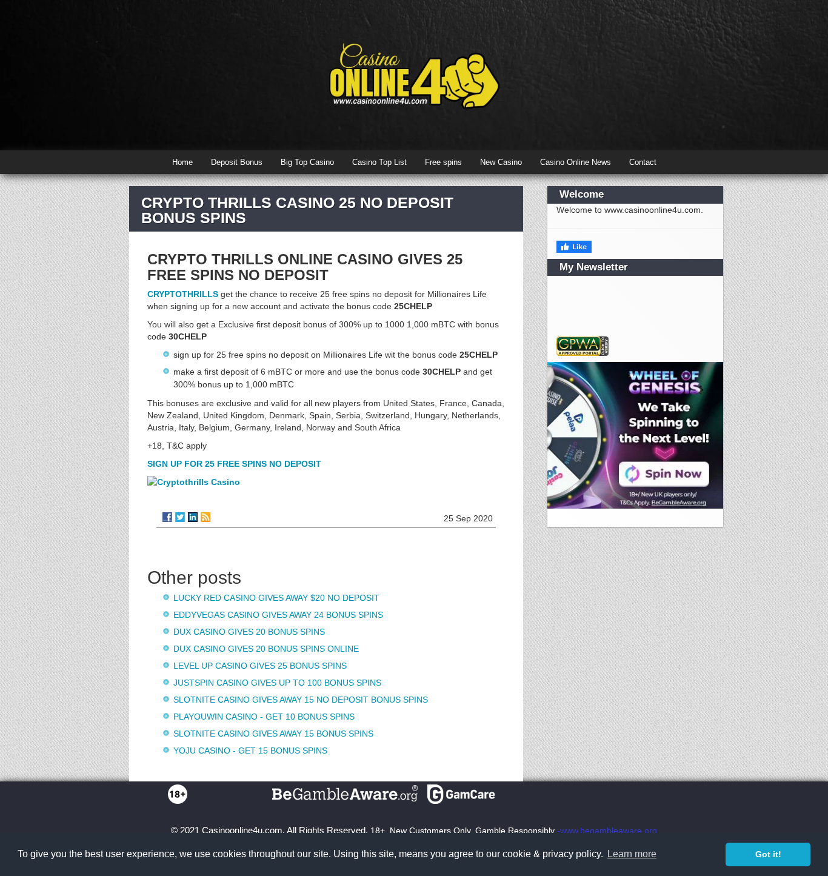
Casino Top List (379, 162)
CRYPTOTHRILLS (182, 294)
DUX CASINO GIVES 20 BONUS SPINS (249, 632)
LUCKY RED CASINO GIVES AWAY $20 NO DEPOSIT (276, 598)
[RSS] (205, 517)
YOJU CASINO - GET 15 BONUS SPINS (250, 750)
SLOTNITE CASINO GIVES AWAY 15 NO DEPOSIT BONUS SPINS (300, 699)
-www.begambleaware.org (607, 830)
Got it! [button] (768, 854)
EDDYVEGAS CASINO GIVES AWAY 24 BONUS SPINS (278, 615)
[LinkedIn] (193, 517)
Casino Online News (575, 162)
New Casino (501, 162)
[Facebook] (167, 517)
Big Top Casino (307, 162)
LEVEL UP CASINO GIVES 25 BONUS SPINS (260, 665)
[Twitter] (180, 517)
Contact (642, 162)
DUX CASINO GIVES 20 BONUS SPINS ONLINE (266, 649)
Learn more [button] (631, 854)
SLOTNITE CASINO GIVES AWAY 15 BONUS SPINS (273, 733)
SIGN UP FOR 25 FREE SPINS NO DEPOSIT (234, 464)
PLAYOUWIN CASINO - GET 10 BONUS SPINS (264, 716)
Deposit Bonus (236, 162)
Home (182, 162)
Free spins (443, 162)
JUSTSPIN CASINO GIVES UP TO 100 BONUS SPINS (277, 682)
